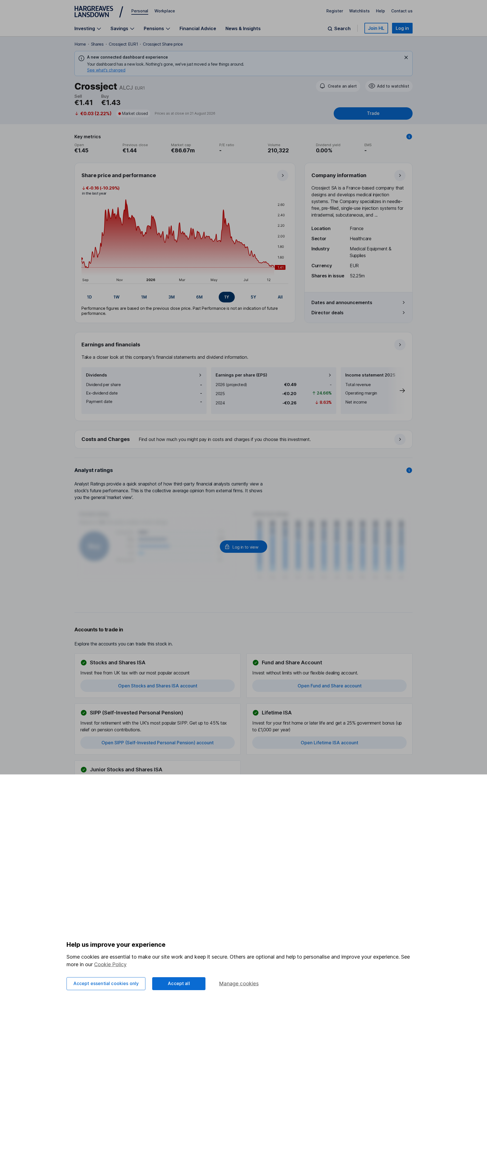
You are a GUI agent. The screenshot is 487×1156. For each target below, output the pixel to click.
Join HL (376, 28)
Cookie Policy (110, 964)
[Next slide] (397, 390)
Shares (97, 44)
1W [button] (116, 297)
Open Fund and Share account (330, 686)
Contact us (402, 10)
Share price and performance (118, 175)
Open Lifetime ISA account (329, 742)
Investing (84, 28)
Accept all (179, 983)
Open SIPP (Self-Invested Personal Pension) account (157, 742)
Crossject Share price (163, 44)
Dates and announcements (341, 302)
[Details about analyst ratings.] (409, 470)
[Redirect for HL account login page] (243, 546)
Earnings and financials (110, 345)
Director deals (327, 312)
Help (380, 10)
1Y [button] (226, 297)
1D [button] (89, 297)
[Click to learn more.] (409, 136)
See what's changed (106, 70)
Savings (119, 28)
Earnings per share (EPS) (241, 375)
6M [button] (199, 297)
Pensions (154, 28)
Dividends (96, 375)
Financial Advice (198, 28)
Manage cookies (239, 983)
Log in (402, 28)
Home (80, 44)
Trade (373, 113)
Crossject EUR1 (123, 44)
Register (334, 10)
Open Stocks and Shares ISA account (157, 686)
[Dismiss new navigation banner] (406, 57)
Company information (338, 175)
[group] (184, 297)
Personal (139, 10)
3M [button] (172, 297)
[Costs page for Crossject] (244, 440)
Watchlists (359, 10)
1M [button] (144, 297)
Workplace (164, 10)
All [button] (280, 297)
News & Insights (243, 28)
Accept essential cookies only (106, 983)
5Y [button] (253, 297)
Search (342, 28)
